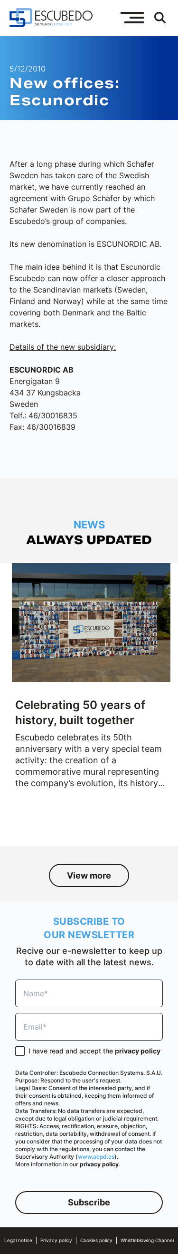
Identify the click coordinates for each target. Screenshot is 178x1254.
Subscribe (89, 1202)
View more (89, 875)
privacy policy (137, 1051)
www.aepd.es (96, 1156)
